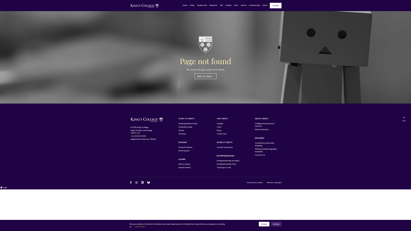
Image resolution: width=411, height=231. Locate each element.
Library (181, 130)
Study (192, 5)
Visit (221, 5)
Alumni (243, 5)
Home (184, 5)
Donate (276, 5)
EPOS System (184, 151)
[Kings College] (145, 6)
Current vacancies (225, 147)
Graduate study (185, 127)
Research (213, 5)
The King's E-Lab (224, 167)
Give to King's (184, 164)
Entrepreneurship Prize (226, 164)
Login (5, 187)
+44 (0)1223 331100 (138, 136)
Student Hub (202, 5)
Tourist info (222, 134)
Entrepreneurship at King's (228, 160)
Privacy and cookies (255, 182)
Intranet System (185, 147)
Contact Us (260, 155)
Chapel (228, 5)
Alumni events (184, 167)
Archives (182, 134)
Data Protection (262, 129)
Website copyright (274, 182)
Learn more (140, 226)
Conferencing (254, 5)
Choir (236, 5)
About (264, 5)
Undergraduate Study (187, 123)
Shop (219, 130)
